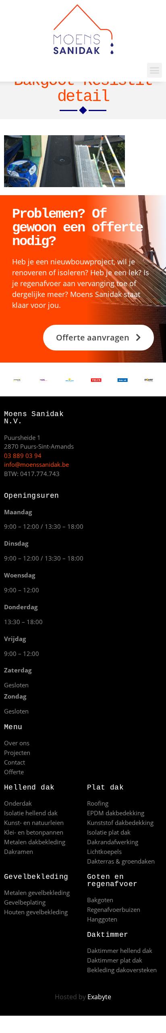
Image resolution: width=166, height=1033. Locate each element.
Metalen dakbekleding (34, 842)
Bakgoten (100, 900)
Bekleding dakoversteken (122, 970)
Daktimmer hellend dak (119, 950)
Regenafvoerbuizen (113, 909)
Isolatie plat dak (109, 832)
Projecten (17, 752)
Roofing (97, 803)
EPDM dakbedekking (115, 813)
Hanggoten (102, 919)
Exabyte (99, 996)
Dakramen (18, 851)
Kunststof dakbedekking (120, 823)
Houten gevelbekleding (36, 912)
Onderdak (18, 803)
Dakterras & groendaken (121, 861)
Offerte (14, 772)
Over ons (16, 743)
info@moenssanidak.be (36, 464)
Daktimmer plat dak (114, 960)
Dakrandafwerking (112, 842)
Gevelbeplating (25, 902)
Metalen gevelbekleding (37, 893)
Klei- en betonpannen (33, 832)
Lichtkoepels (104, 851)
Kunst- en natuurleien (34, 823)
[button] (154, 70)
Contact (14, 762)
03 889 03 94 (23, 456)
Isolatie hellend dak (31, 813)
